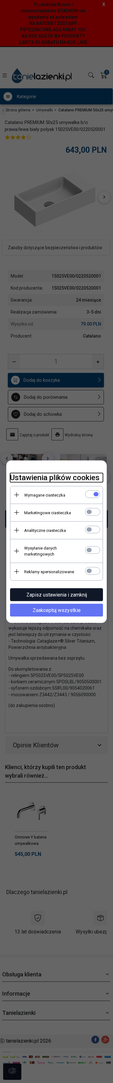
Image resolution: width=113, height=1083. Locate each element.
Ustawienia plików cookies (55, 477)
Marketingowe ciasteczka (47, 512)
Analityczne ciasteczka (45, 530)
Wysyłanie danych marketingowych (40, 550)
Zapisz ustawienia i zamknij (56, 594)
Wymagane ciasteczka (44, 494)
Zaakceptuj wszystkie (57, 610)
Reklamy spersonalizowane (49, 571)
